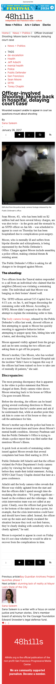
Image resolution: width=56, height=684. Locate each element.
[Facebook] (19, 135)
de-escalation (16, 55)
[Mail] (6, 623)
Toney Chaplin (16, 86)
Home (5, 33)
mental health (15, 65)
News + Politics (21, 33)
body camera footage (18, 318)
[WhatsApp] (40, 135)
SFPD (11, 83)
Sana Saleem (9, 123)
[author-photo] (9, 602)
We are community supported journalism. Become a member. (27, 672)
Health (11, 58)
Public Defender (17, 72)
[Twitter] (29, 135)
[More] (50, 135)
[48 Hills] (28, 17)
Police (11, 69)
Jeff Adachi (14, 62)
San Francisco (16, 76)
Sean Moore (15, 79)
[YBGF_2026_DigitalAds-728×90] (28, 7)
